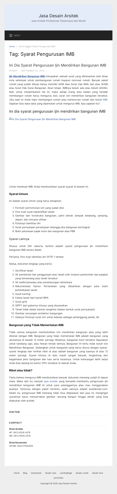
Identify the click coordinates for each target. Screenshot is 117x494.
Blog (25, 473)
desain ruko (50, 473)
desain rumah (82, 473)
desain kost (97, 473)
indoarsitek (36, 473)
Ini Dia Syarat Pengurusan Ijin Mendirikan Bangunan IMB (57, 65)
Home (12, 46)
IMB (105, 99)
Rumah (13, 70)
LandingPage (66, 473)
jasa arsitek (51, 381)
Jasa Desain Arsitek (58, 15)
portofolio (58, 478)
